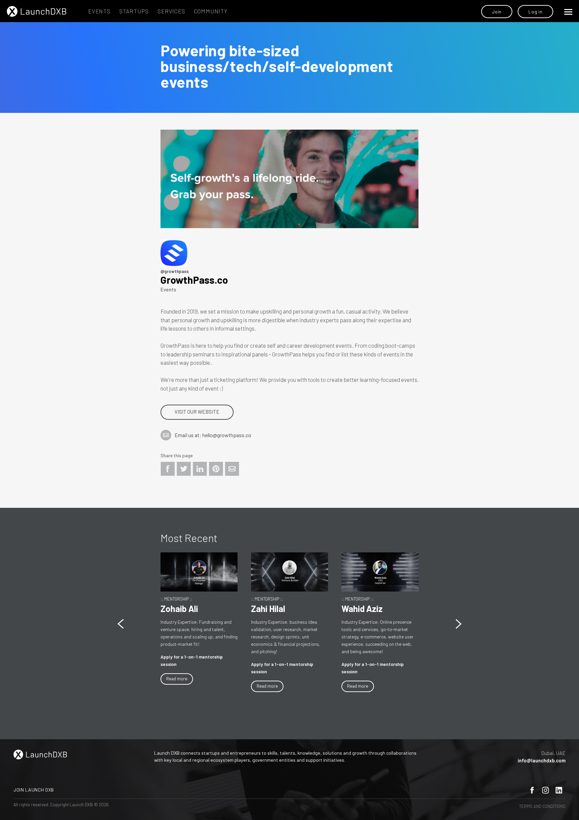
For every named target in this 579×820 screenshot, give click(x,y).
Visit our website (197, 412)
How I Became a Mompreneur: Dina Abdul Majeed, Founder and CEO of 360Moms (385, 635)
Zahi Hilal (184, 608)
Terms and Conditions (542, 806)
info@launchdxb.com (542, 760)
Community (211, 11)
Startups (134, 11)
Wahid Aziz (278, 608)
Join (497, 11)
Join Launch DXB (33, 790)
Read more (183, 686)
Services (171, 11)
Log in (535, 11)
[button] (458, 623)
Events (99, 11)
